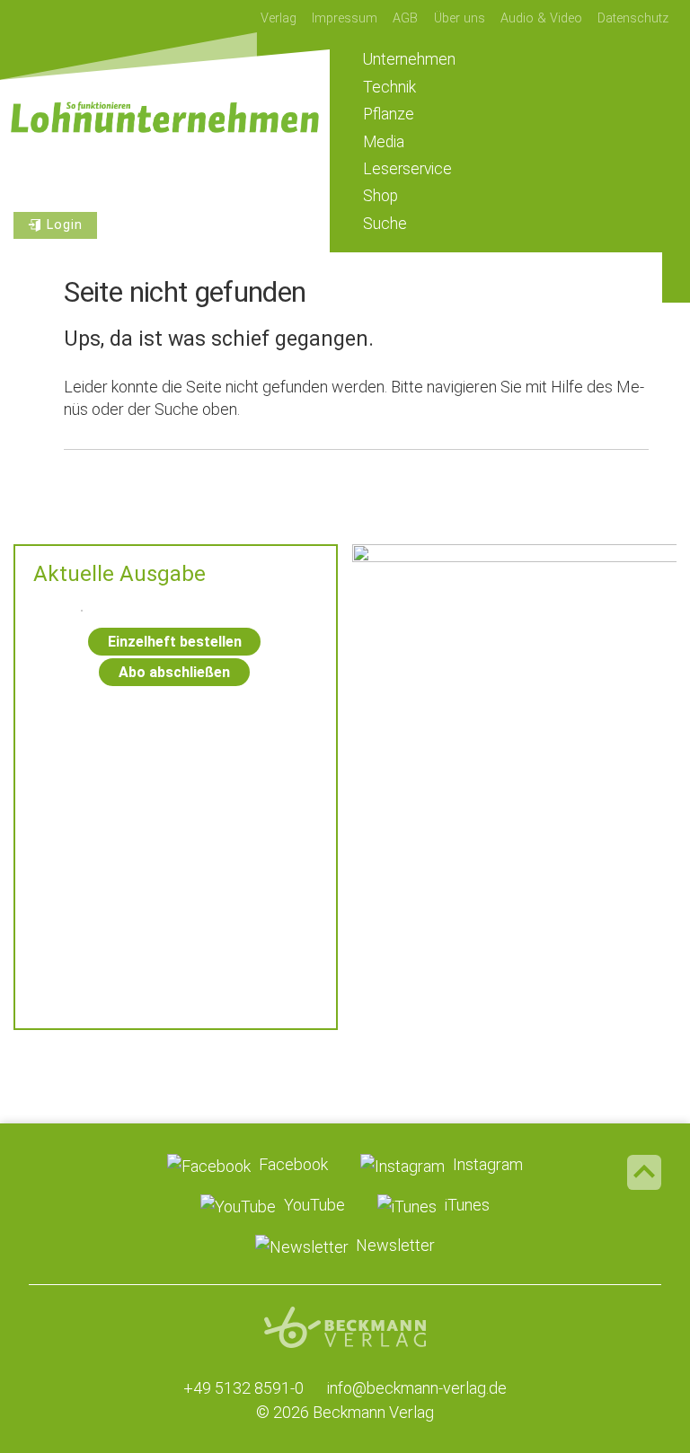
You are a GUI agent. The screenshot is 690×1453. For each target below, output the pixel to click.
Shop (380, 196)
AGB (405, 18)
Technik (389, 87)
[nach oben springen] (644, 1172)
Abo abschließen (174, 672)
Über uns (459, 18)
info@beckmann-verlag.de (417, 1387)
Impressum (344, 18)
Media (383, 142)
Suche (385, 224)
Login (65, 225)
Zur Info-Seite (514, 949)
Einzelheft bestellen (175, 641)
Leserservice (407, 169)
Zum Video (514, 676)
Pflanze (388, 114)
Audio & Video (541, 18)
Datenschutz (632, 18)
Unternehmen (409, 59)
